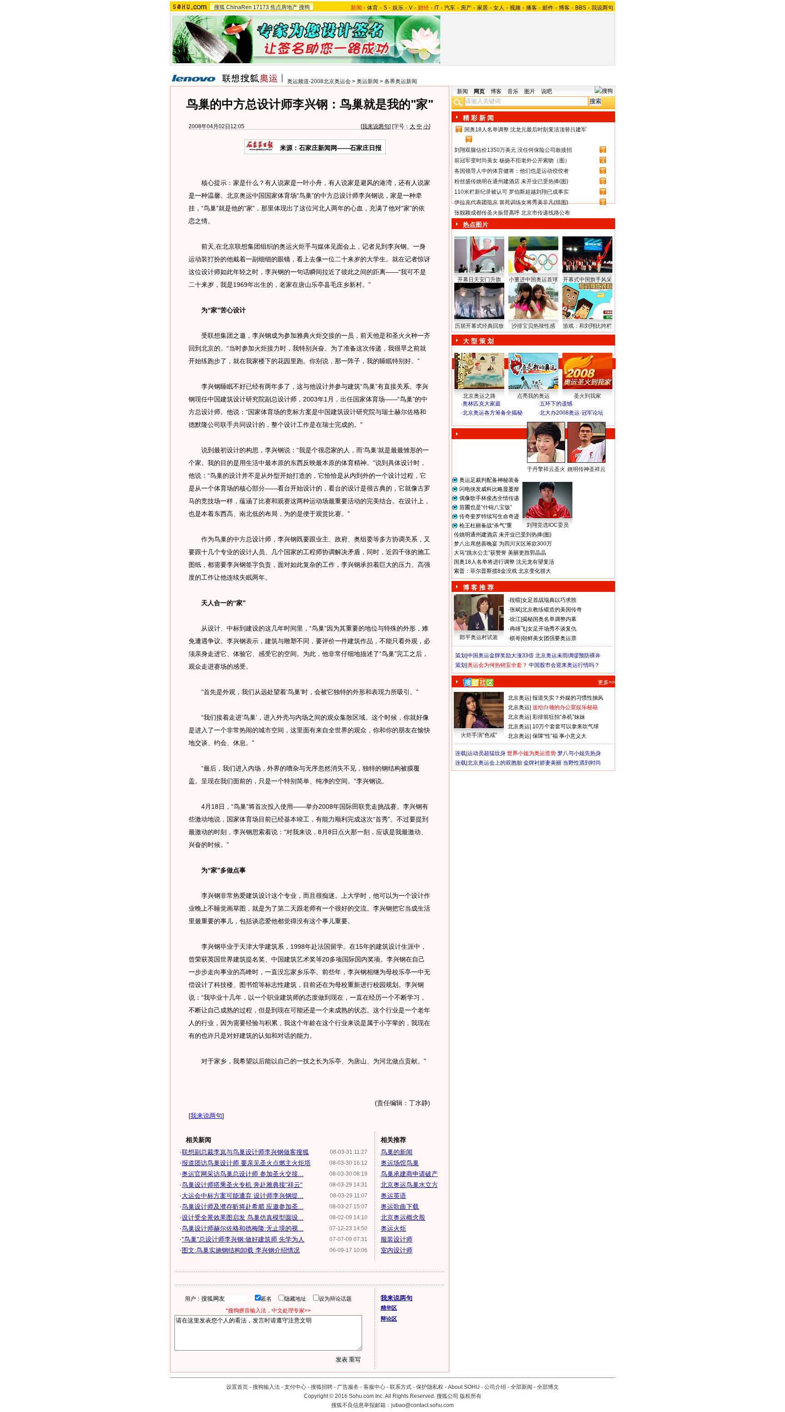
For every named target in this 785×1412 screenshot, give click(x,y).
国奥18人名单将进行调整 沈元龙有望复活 (504, 562)
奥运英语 (393, 1195)
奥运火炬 (393, 1228)
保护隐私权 (429, 1387)
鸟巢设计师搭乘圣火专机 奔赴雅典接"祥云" (242, 1184)
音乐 (512, 91)
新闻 (462, 91)
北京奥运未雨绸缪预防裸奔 (568, 655)
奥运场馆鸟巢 (400, 1163)
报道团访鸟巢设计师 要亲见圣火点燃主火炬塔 (246, 1163)
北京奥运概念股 (403, 1217)
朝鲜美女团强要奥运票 (549, 638)
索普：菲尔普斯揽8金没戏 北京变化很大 (502, 571)
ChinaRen (239, 7)
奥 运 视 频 (478, 421)
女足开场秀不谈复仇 (551, 629)
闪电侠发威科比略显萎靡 (489, 489)
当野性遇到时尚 (582, 763)
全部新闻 (521, 1387)
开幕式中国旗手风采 (587, 279)
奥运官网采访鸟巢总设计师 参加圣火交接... (242, 1173)
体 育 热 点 (537, 477)
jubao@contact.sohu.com (422, 1405)
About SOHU (464, 1387)
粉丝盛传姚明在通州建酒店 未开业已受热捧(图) (511, 181)
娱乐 (397, 8)
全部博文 (548, 1387)
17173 (261, 7)
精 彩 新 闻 (478, 117)
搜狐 (219, 7)
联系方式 (401, 1387)
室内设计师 (396, 1250)
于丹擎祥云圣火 (546, 469)
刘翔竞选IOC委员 (548, 525)
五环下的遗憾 (556, 404)
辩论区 (389, 1319)
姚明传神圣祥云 (586, 469)
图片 (529, 91)
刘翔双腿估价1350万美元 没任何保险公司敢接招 (513, 150)
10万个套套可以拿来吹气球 (565, 726)
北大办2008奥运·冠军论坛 (571, 413)
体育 (372, 8)
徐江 (515, 619)
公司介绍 (495, 1387)
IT (436, 8)
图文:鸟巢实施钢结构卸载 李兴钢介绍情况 (241, 1250)
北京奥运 (519, 698)
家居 (482, 8)
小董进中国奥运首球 (533, 279)
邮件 (547, 8)
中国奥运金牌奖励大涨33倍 (500, 655)
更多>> (606, 682)
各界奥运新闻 (400, 81)
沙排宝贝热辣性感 (533, 326)
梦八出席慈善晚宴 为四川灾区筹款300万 (503, 544)
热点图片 (475, 224)
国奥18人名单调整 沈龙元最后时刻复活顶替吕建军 (525, 129)
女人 (498, 8)
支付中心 (295, 1387)
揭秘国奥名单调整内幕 (549, 619)
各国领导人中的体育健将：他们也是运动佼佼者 (511, 171)
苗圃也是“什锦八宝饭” (485, 507)
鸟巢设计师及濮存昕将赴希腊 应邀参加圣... (242, 1206)
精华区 (389, 1308)
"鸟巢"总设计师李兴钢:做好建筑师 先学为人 (243, 1239)
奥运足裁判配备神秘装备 (489, 480)
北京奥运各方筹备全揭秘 (492, 413)
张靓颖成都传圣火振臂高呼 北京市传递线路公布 (512, 213)
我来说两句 (375, 126)
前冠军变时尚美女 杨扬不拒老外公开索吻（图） (512, 160)
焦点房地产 (284, 7)
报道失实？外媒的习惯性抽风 (567, 698)
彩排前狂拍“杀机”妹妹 (558, 717)
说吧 (546, 91)
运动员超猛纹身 (486, 753)
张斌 (515, 609)
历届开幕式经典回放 (479, 326)
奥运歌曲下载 (400, 1206)
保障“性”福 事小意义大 (559, 736)
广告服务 (348, 1387)
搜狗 (304, 7)
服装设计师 (396, 1239)
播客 (531, 8)
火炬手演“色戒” (479, 735)
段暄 (515, 600)
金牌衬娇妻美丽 (542, 763)
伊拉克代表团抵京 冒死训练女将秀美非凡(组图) (511, 202)
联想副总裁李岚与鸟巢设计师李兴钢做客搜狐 (245, 1152)
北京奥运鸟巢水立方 (409, 1184)
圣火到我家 (587, 396)
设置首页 (237, 1387)
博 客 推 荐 (478, 587)
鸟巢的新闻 (396, 1152)
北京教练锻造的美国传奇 (552, 609)
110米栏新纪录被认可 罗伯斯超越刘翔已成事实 (511, 192)
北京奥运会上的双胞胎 (494, 763)
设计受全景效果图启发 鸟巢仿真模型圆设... (242, 1217)
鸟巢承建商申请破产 (409, 1173)
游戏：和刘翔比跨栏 (587, 326)
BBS (580, 8)
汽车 (449, 8)
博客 (564, 8)
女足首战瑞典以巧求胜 (549, 600)
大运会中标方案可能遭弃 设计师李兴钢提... (242, 1195)
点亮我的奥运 (533, 396)
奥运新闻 (367, 81)
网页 (479, 91)
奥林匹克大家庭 (481, 404)
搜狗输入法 (266, 1387)
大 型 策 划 (478, 341)
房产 (466, 8)
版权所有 (471, 1396)
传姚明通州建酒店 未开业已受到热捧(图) (502, 534)
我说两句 (602, 8)
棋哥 (515, 638)
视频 (515, 8)
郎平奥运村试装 (479, 637)
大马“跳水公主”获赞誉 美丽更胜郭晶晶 (500, 553)
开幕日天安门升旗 (479, 279)
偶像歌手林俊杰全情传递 (489, 498)
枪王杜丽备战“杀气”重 (485, 525)
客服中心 (374, 1387)
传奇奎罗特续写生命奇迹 (489, 516)
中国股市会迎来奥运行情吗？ (564, 665)
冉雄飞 (518, 629)
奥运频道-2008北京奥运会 (319, 81)
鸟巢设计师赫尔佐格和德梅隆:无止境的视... (242, 1228)
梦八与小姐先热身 (579, 753)
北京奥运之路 (479, 396)
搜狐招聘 (322, 1387)
